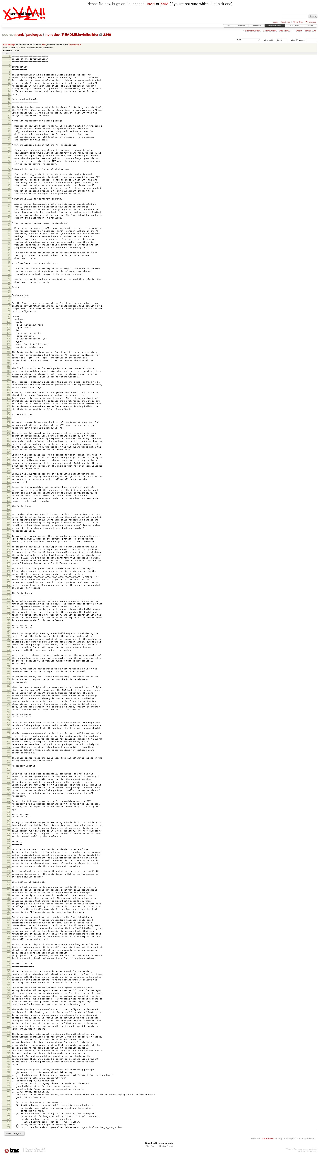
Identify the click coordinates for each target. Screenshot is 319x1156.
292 (8, 841)
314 (8, 901)
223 (8, 655)
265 (8, 768)
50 (9, 188)
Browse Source (274, 26)
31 (9, 137)
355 (8, 1012)
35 (9, 147)
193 (8, 574)
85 (9, 282)
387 (8, 1100)
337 (8, 963)
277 (8, 801)
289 (8, 833)
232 (8, 679)
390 (8, 1108)
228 (8, 668)
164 (8, 495)
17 (9, 99)
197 (8, 585)
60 (9, 215)
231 (8, 676)
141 (8, 433)
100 (8, 322)
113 (8, 357)
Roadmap (257, 26)
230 (8, 674)
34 (9, 145)
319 (8, 914)
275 (8, 796)
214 (8, 631)
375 (8, 1067)
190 (8, 566)
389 (8, 1105)
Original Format (166, 1146)
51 (9, 191)
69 (9, 239)
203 (8, 601)
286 (8, 825)
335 (8, 958)
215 (8, 633)
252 (8, 733)
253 (8, 736)
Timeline (241, 26)
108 (8, 344)
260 (8, 755)
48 (9, 182)
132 (8, 409)
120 (8, 376)
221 (8, 650)
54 (9, 198)
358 (8, 1020)
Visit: (239, 40)
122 (8, 382)
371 (8, 1056)
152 (8, 463)
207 (8, 612)
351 (8, 1001)
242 (8, 706)
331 (8, 947)
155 (8, 471)
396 (8, 1124)
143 (8, 438)
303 (8, 871)
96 (9, 311)
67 (9, 233)
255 (8, 741)
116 (8, 366)
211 (8, 623)
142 (8, 435)
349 (8, 996)
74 (9, 252)
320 (8, 917)
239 (8, 698)
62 (9, 220)
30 (9, 134)
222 (8, 653)
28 (9, 128)
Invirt (151, 4)
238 (8, 695)
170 (8, 512)
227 (8, 666)
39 (9, 158)
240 (8, 701)
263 (8, 763)
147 (8, 449)
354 (8, 1009)
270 (8, 782)
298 (8, 857)
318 (8, 912)
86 (9, 285)
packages (34, 35)
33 (9, 142)
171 (8, 514)
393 (8, 1116)
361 (8, 1029)
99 (9, 319)
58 (9, 209)
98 (9, 316)
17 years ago (75, 45)
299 (8, 860)
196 (8, 582)
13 (9, 88)
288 (8, 830)
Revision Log (310, 30)
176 (8, 528)
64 (9, 225)
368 (8, 1048)
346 (8, 987)
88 (9, 290)
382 (8, 1086)
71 (9, 244)
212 (8, 625)
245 (8, 714)
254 (8, 739)
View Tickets (294, 26)
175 (8, 525)
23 (9, 115)
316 (8, 906)
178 (8, 533)
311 (8, 892)
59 (9, 212)
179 (8, 536)
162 (8, 490)
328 (8, 939)
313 (8, 898)
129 (8, 401)
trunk (19, 35)
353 (8, 1007)
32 (9, 139)
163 (8, 493)
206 (8, 609)
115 (8, 363)
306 (8, 879)
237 (8, 693)
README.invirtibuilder (80, 35)
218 (8, 641)
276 (8, 798)
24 (9, 118)
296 (8, 852)
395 (8, 1122)
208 (8, 615)
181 (8, 541)
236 (8, 690)
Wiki (228, 26)
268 (8, 776)
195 (8, 579)
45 (9, 174)
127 (8, 395)
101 (8, 325)
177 (8, 531)
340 (8, 971)
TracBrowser (268, 1138)
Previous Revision (252, 30)
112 (8, 355)
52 (9, 193)
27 (9, 126)
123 (8, 384)
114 (8, 360)
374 (8, 1064)
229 (8, 671)
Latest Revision (270, 30)
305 (8, 876)
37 (9, 153)
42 (9, 166)
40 (9, 161)
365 (8, 1039)
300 (8, 863)
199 (8, 590)
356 (8, 1015)
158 (8, 479)
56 (9, 204)
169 (8, 509)
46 (9, 177)
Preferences (311, 22)
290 (8, 836)
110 (8, 349)
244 (8, 712)
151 (8, 460)
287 (8, 828)
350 (8, 998)
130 (8, 403)
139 (8, 428)
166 (8, 501)
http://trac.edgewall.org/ (307, 1151)
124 (8, 387)
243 (8, 709)
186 (8, 555)
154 (8, 468)
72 (9, 247)
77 (9, 261)
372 (8, 1059)
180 (8, 538)
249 (8, 725)
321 (8, 920)
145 (8, 444)
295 (8, 849)
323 (8, 925)
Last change (9, 45)
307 (8, 882)
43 (9, 169)
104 (8, 333)
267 (8, 773)
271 (8, 785)
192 (8, 571)
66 (9, 231)
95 (9, 308)
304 (8, 874)
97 (9, 314)
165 (8, 498)
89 (9, 292)
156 (8, 474)
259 (8, 752)
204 (8, 603)
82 (9, 274)
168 (8, 506)
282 (8, 814)
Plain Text (150, 1146)
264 (8, 766)
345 (8, 985)
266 (8, 771)
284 (8, 820)
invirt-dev (52, 35)
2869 (107, 35)
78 (9, 263)
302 (8, 869)
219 (8, 644)
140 (8, 430)
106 (8, 338)
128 (8, 398)
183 (8, 546)
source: (8, 35)
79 (9, 266)
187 (8, 557)
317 (8, 909)
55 (9, 201)
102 (8, 327)
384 (8, 1091)
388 (8, 1102)
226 (8, 663)
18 (9, 102)
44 (9, 172)
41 (9, 164)
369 (8, 1050)
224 (8, 658)
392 (8, 1113)
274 (8, 793)
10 (9, 80)
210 (8, 620)
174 (8, 522)
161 (8, 487)
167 (8, 504)
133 (8, 412)
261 (8, 758)
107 (8, 341)
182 (8, 544)
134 (8, 414)
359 (8, 1023)
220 (8, 647)
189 (8, 563)
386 (8, 1097)
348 (8, 993)
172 (8, 517)
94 (9, 306)
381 (8, 1083)
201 (8, 596)
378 (8, 1075)
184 (8, 549)
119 (8, 374)
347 (8, 990)
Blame (299, 30)
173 (8, 519)
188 (8, 560)
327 (8, 936)
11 (9, 83)
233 (8, 682)
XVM (164, 4)
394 (8, 1119)
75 (9, 255)
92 (9, 300)
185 (8, 552)
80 (9, 268)
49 (9, 185)
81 (9, 271)
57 (9, 206)
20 (9, 107)
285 (8, 822)
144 (8, 441)
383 (8, 1089)
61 (9, 218)
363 (8, 1034)
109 (8, 347)
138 (8, 425)
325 (8, 931)
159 (8, 482)
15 (9, 94)
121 (8, 379)
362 (8, 1031)
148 (8, 452)
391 (8, 1110)
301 (8, 866)
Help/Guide (285, 22)
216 (8, 636)
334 (8, 955)
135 (8, 417)
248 (8, 722)
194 (8, 577)
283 (8, 817)
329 (8, 942)
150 (8, 457)
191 (8, 568)
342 (8, 977)
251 (8, 731)
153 (8, 466)
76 (9, 258)
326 (8, 933)
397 (8, 1127)
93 (9, 303)
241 (8, 704)
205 (8, 606)
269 (8, 779)
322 (8, 922)
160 (8, 485)
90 (9, 295)
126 (8, 392)
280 (8, 809)
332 (8, 950)
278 (8, 804)
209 (8, 617)
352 (8, 1004)
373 (8, 1061)
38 (9, 155)
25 (9, 120)
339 (8, 969)
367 (8, 1045)
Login (275, 22)
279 (8, 806)
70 (9, 242)
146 (8, 447)
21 (9, 110)
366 (8, 1042)
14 (9, 91)
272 (8, 787)
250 (8, 728)
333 (8, 952)
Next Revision (285, 30)
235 (8, 687)
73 (9, 250)
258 (8, 750)
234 (8, 685)
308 (8, 884)
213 (8, 628)
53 (9, 196)
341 (8, 974)
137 (8, 422)
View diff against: (298, 40)
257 (8, 747)
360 (8, 1026)
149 (8, 455)
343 (8, 979)
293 (8, 844)
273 (8, 790)
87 (9, 287)
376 (8, 1069)
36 (9, 150)
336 (8, 961)
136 (8, 420)
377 (8, 1072)
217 (8, 639)
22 (9, 112)
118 (8, 371)
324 (8, 928)
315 (8, 903)
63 (9, 223)
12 (9, 86)
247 (8, 720)
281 (8, 812)
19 (9, 105)
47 (9, 179)
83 (9, 277)
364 (8, 1036)
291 (8, 839)
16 (9, 97)
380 (8, 1080)
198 (8, 588)
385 (8, 1094)
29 (9, 131)
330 (8, 944)
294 (8, 847)
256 (8, 744)
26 (9, 123)
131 (8, 406)
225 (8, 660)
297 (8, 855)
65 (9, 228)
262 (8, 760)
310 (8, 890)
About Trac (298, 22)
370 (8, 1053)
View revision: (270, 40)
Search (310, 26)
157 (8, 476)
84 (9, 279)
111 (8, 352)
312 (8, 895)
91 (9, 298)
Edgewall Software (36, 1151)
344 (8, 982)
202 (8, 598)
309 (8, 887)
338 (8, 966)
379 (8, 1078)
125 (8, 390)
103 (8, 330)
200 (8, 593)
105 (8, 336)
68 (9, 236)
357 (8, 1017)
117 (8, 368)
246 (8, 717)
